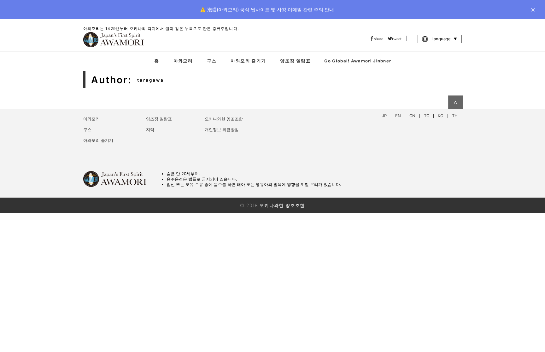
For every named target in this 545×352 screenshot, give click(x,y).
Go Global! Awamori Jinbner (357, 60)
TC (426, 116)
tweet (396, 38)
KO (440, 116)
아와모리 (183, 60)
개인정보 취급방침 (222, 129)
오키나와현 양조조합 (224, 118)
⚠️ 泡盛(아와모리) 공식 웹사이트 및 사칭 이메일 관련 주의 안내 (267, 10)
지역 (150, 129)
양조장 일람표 (295, 60)
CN (412, 116)
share (378, 38)
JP (384, 116)
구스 (212, 60)
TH (455, 116)
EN (398, 116)
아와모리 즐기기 (248, 60)
